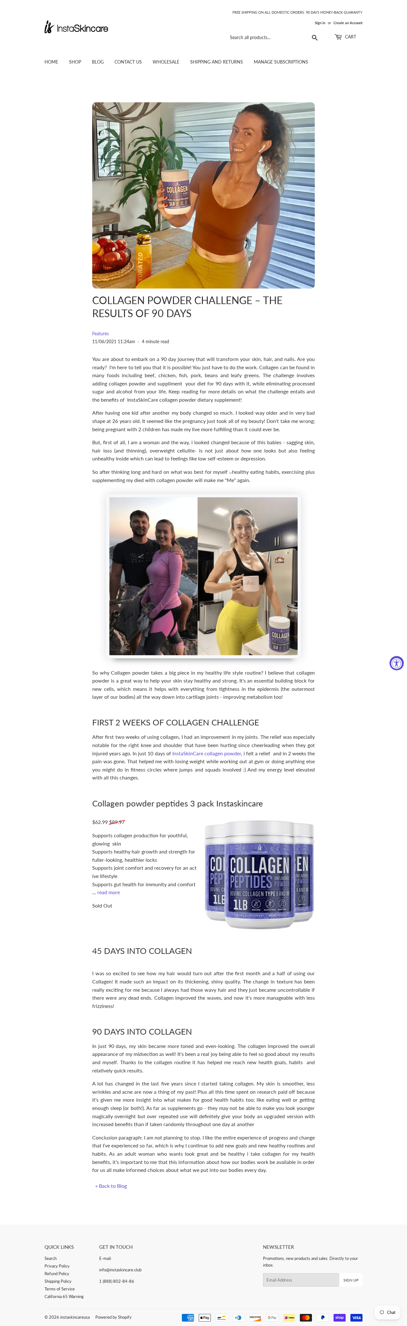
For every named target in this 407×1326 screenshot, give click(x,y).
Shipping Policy (58, 1281)
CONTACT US (128, 62)
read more (108, 892)
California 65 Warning (64, 1296)
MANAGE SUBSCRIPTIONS (281, 62)
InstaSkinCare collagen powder (206, 753)
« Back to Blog (111, 1186)
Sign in (320, 23)
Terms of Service (60, 1288)
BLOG (98, 62)
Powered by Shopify (113, 1317)
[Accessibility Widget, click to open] (397, 663)
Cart (350, 36)
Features (100, 333)
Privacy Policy (57, 1265)
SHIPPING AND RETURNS (216, 62)
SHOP (75, 62)
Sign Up (350, 1280)
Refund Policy (57, 1273)
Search (51, 1258)
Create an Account (348, 23)
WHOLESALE (166, 62)
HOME (51, 62)
